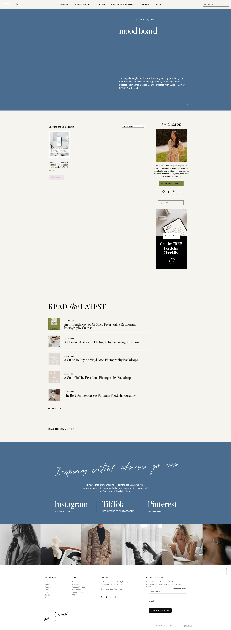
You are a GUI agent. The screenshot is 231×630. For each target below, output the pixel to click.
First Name (154, 591)
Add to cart (56, 177)
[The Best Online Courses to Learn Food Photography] (54, 395)
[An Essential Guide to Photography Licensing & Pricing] (54, 341)
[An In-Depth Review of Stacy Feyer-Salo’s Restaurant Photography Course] (54, 324)
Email (152, 601)
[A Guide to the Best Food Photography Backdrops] (54, 377)
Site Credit (188, 626)
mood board (138, 30)
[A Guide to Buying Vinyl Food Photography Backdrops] (54, 359)
